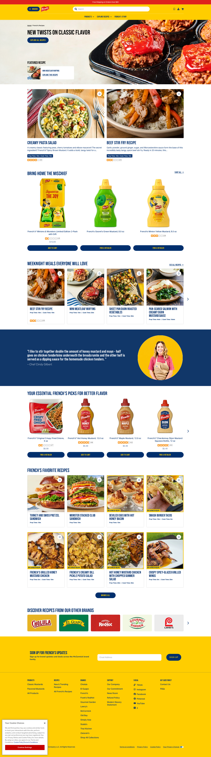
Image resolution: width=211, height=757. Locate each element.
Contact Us (165, 684)
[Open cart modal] (182, 9)
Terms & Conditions (127, 747)
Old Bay (84, 715)
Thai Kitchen (86, 728)
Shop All (178, 172)
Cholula (83, 684)
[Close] (44, 723)
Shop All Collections (89, 737)
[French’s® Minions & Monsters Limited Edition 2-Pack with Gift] (52, 203)
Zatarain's (84, 733)
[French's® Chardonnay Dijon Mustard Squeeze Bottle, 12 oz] (165, 416)
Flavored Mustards (35, 689)
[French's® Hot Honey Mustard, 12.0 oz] (85, 416)
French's (84, 693)
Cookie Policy (155, 747)
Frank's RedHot (87, 697)
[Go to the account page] (178, 9)
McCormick (85, 711)
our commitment (115, 689)
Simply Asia (85, 720)
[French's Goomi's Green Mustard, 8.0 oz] (105, 203)
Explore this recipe (50, 75)
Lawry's (83, 706)
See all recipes (175, 265)
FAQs (162, 689)
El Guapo (84, 689)
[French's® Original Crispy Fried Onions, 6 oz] (46, 416)
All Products (32, 693)
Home (29, 25)
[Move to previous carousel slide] (23, 299)
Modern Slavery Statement (114, 703)
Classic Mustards (35, 684)
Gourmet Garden (88, 702)
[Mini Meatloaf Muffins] (34, 72)
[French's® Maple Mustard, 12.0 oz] (125, 416)
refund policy (113, 697)
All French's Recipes (63, 691)
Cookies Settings (25, 747)
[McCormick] (42, 623)
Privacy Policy (142, 747)
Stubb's (83, 724)
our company (113, 684)
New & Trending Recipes (61, 685)
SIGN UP (173, 657)
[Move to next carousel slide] (187, 299)
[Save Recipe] (174, 9)
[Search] (76, 9)
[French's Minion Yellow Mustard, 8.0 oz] (158, 203)
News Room (112, 693)
